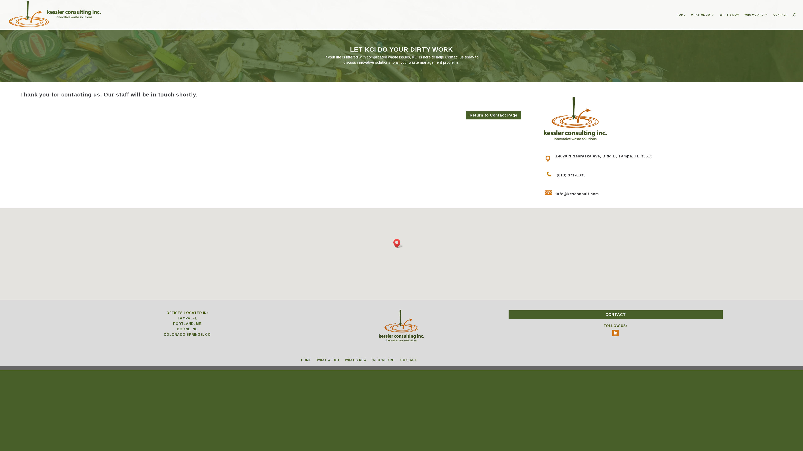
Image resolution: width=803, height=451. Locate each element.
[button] (398, 243)
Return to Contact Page (493, 115)
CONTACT (780, 14)
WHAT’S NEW (729, 14)
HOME (681, 14)
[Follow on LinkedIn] (615, 333)
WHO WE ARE (753, 14)
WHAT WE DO (700, 14)
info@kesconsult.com (577, 194)
